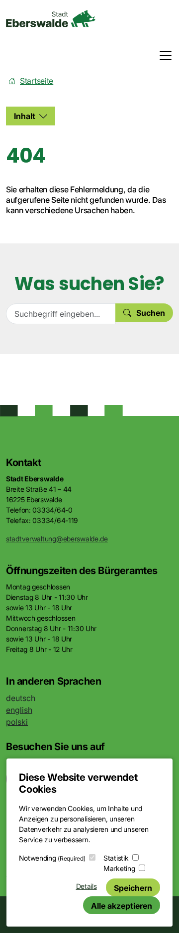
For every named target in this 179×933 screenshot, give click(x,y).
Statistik (115, 858)
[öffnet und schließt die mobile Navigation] (162, 55)
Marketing (119, 868)
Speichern (133, 888)
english (19, 710)
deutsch (20, 698)
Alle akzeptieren (121, 906)
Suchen (150, 313)
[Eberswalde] (50, 18)
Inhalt (24, 116)
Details (86, 886)
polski (17, 722)
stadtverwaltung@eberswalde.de (57, 538)
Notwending (52, 858)
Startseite (36, 81)
